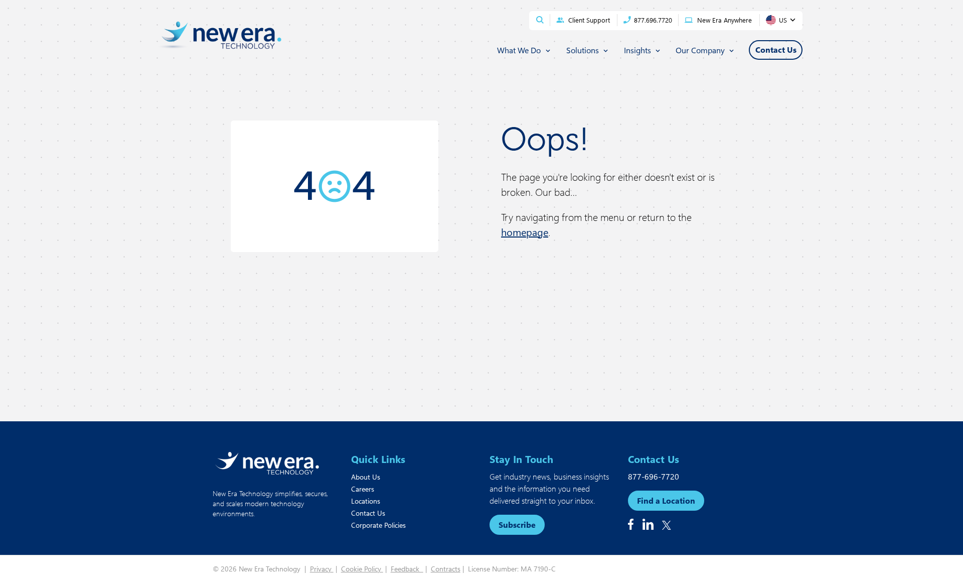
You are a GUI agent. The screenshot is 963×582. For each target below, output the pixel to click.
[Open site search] (540, 20)
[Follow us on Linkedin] (648, 524)
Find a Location (666, 500)
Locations (365, 501)
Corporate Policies (378, 525)
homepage (524, 232)
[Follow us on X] (666, 525)
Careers (362, 489)
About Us (365, 477)
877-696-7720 (653, 476)
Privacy (322, 568)
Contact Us (368, 513)
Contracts (445, 568)
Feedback (407, 568)
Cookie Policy (362, 568)
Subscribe (517, 524)
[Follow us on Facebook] (630, 524)
